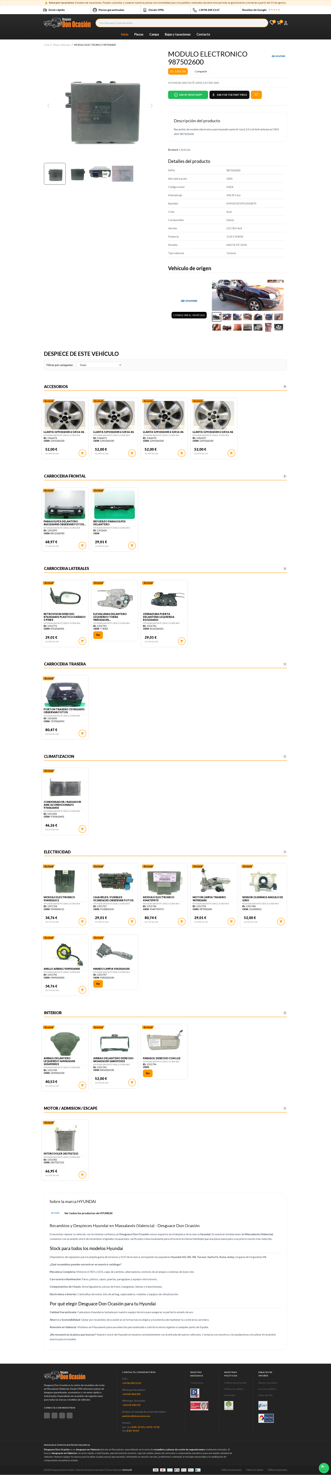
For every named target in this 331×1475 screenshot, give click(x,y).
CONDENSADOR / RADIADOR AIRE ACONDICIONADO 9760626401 (62, 804)
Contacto (203, 34)
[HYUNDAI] (278, 56)
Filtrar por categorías (60, 365)
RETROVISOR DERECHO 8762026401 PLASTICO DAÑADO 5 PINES (65, 617)
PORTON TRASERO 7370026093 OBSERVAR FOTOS (64, 711)
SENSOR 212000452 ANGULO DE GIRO (262, 899)
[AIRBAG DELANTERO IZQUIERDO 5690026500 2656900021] (65, 1042)
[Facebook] (47, 1415)
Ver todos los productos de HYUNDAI (88, 1213)
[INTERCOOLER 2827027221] (65, 1137)
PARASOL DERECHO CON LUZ (161, 1058)
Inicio (124, 34)
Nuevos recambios (267, 1382)
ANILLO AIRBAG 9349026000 (62, 968)
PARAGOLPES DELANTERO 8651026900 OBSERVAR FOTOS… (65, 523)
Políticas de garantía (277, 1470)
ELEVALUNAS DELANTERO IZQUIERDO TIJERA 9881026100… (110, 617)
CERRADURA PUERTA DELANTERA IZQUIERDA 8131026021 (158, 617)
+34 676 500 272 (131, 1405)
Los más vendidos (267, 1389)
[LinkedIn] (70, 1415)
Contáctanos (196, 1382)
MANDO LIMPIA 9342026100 (111, 968)
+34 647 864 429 (131, 1394)
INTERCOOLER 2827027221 (61, 1153)
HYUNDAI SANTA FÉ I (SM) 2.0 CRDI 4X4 (62, 435)
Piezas (138, 34)
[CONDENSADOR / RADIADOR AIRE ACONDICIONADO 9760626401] (65, 785)
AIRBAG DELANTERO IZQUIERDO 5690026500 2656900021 (59, 1061)
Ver (98, 634)
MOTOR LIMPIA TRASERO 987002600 (209, 899)
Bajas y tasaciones (178, 34)
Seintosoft (127, 1470)
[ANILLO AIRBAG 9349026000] (65, 952)
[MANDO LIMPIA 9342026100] (114, 952)
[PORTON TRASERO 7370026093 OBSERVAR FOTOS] (65, 693)
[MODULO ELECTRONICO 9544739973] (164, 881)
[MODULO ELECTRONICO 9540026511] (65, 881)
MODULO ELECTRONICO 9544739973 (158, 899)
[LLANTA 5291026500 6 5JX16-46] (65, 415)
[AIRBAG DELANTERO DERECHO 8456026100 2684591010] (114, 1042)
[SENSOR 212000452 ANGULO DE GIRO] (263, 881)
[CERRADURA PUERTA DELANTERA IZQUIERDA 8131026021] (164, 597)
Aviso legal (229, 1395)
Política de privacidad (235, 1382)
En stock (173, 149)
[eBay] (54, 1415)
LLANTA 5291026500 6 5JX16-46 (64, 431)
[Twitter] (62, 1415)
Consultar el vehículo (189, 315)
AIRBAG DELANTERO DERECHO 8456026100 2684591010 (113, 1060)
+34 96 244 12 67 (209, 9)
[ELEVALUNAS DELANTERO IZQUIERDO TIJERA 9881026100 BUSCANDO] (114, 597)
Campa (154, 34)
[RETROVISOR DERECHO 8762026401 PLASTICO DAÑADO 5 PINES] (65, 597)
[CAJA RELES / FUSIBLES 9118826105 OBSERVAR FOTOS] (114, 881)
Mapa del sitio (265, 1395)
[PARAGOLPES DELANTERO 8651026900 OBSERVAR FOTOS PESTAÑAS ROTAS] (65, 505)
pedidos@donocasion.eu (136, 1416)
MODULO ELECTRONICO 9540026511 (59, 899)
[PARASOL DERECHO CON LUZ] (164, 1042)
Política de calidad (233, 1389)
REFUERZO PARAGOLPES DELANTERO (109, 523)
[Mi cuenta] (285, 23)
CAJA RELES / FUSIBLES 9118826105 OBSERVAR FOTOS (113, 899)
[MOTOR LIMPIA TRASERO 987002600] (214, 881)
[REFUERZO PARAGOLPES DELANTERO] (114, 505)
